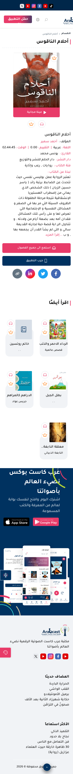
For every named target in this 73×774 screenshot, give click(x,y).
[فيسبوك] (39, 6)
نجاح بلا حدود (59, 736)
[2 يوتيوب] (28, 6)
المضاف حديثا (57, 677)
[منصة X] (36, 656)
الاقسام (66, 33)
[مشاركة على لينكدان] (30, 274)
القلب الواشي (59, 689)
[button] (5, 575)
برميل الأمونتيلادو (56, 694)
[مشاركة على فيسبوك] (56, 274)
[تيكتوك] (51, 6)
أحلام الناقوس (58, 135)
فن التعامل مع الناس (53, 742)
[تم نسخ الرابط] (17, 274)
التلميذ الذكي (60, 731)
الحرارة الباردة (59, 684)
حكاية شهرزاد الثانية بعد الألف (47, 699)
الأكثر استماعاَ (57, 724)
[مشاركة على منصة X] (43, 274)
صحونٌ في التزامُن (56, 705)
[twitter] (22, 6)
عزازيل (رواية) (58, 752)
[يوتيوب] (45, 6)
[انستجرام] (34, 6)
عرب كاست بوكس (31, 472)
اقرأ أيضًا (59, 303)
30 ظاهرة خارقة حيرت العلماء (47, 747)
